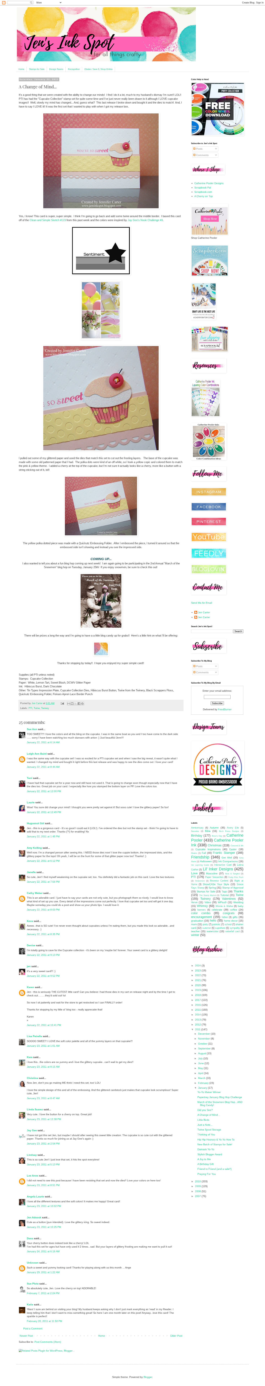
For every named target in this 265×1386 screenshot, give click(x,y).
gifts (235, 917)
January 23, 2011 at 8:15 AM (43, 1066)
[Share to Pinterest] (82, 703)
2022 (198, 975)
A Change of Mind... (208, 1114)
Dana (30, 1238)
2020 (198, 985)
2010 (198, 1181)
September (204, 1048)
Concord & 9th (237, 846)
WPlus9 (222, 902)
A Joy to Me (204, 1159)
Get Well (227, 857)
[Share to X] (75, 703)
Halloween (206, 861)
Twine (37, 708)
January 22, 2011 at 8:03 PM (43, 909)
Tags (224, 891)
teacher (195, 931)
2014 (198, 1014)
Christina (32, 1078)
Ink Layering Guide (200, 865)
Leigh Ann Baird (37, 753)
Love (194, 873)
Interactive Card (222, 865)
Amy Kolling (34, 847)
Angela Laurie (35, 1196)
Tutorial (224, 895)
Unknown (33, 1262)
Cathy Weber (35, 893)
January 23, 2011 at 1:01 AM (43, 1045)
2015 (198, 1009)
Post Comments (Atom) (47, 1341)
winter (195, 935)
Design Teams (56, 69)
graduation (197, 920)
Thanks (238, 891)
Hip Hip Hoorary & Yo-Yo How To (216, 1139)
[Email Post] (62, 703)
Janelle (31, 872)
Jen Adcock (34, 1217)
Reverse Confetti (219, 881)
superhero (220, 928)
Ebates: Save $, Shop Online (99, 69)
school (228, 924)
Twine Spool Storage (209, 1129)
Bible (208, 831)
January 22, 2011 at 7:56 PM (43, 881)
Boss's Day (217, 836)
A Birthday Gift (205, 1164)
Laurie (31, 802)
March (202, 1078)
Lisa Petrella (34, 1036)
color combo (200, 913)
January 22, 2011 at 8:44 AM (43, 766)
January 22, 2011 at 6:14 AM (43, 742)
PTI (30, 708)
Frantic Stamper (224, 852)
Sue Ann (32, 729)
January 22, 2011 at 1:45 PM (43, 836)
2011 (198, 1029)
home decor (231, 920)
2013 (198, 1019)
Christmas (215, 845)
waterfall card (232, 931)
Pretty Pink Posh (235, 877)
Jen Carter (204, 612)
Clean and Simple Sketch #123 (48, 220)
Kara (29, 1057)
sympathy (235, 928)
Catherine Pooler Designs (209, 183)
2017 (198, 1000)
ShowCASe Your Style (216, 884)
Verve (194, 902)
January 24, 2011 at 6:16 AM (43, 1251)
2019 (198, 990)
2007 (198, 1196)
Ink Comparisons (228, 861)
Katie (30, 1304)
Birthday (196, 835)
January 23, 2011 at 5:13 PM (43, 1164)
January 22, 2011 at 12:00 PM (44, 791)
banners (201, 910)
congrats (229, 913)
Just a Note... (205, 1124)
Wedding (238, 902)
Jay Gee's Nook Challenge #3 (145, 220)
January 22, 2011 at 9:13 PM (43, 954)
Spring (212, 887)
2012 (198, 1024)
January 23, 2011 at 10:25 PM (44, 1227)
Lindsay (32, 1154)
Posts (198, 148)
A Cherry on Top (203, 196)
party (205, 924)
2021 (198, 980)
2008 (198, 1191)
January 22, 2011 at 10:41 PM (44, 1025)
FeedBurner (225, 709)
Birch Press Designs (229, 831)
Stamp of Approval (232, 887)
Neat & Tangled (232, 873)
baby (240, 906)
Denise (31, 945)
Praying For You (206, 1174)
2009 (198, 1186)
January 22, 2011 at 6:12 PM (43, 860)
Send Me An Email (201, 602)
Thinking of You (206, 1134)
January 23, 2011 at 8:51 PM (43, 1185)
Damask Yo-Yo (205, 1149)
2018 (198, 994)
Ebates (194, 853)
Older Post (176, 1335)
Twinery (45, 708)
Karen (30, 987)
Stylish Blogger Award (209, 1154)
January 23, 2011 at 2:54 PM (43, 1143)
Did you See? (205, 1110)
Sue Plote (33, 1283)
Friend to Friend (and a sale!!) (214, 1168)
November (204, 1038)
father (225, 917)
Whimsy (202, 906)
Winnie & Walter (224, 906)
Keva (30, 921)
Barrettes (195, 831)
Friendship (200, 857)
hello (213, 920)
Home (21, 69)
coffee (233, 909)
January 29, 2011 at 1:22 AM (43, 1272)
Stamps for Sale (37, 69)
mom (194, 924)
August (202, 1053)
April (201, 1073)
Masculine (212, 873)
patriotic (216, 924)
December (204, 1033)
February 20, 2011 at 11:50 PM (44, 1321)
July (200, 1058)
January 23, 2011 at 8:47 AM (43, 1098)
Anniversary (197, 828)
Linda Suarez (35, 1109)
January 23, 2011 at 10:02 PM (44, 1206)
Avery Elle (233, 828)
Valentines (229, 898)
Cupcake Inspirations (208, 849)
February (203, 1082)
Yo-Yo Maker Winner (209, 1092)
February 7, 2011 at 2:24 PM (43, 1293)
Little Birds (203, 1119)
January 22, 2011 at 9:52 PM (43, 975)
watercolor (212, 931)
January (203, 1087)
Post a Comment (32, 1328)
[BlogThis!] (72, 703)
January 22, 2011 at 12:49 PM (44, 812)
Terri (29, 778)
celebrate (217, 909)
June (201, 1063)
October (203, 1043)
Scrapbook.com (203, 191)
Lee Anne (32, 1175)
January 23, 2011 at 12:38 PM (44, 1119)
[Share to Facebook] (79, 703)
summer (206, 928)
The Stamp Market (207, 895)
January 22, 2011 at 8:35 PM (43, 934)
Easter (233, 849)
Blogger (147, 1377)
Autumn (214, 827)
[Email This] (68, 703)
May (201, 1068)
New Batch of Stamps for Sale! (214, 1144)
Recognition (74, 69)
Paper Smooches (214, 877)
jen (29, 966)
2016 (198, 1004)
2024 (198, 965)
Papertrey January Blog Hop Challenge (219, 1097)
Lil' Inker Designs (218, 869)
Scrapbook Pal (202, 187)
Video (207, 902)
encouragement (201, 917)
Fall (204, 852)
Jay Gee (32, 1130)
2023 (198, 970)
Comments (202, 155)
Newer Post (26, 1335)
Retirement (200, 881)
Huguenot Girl (35, 823)
